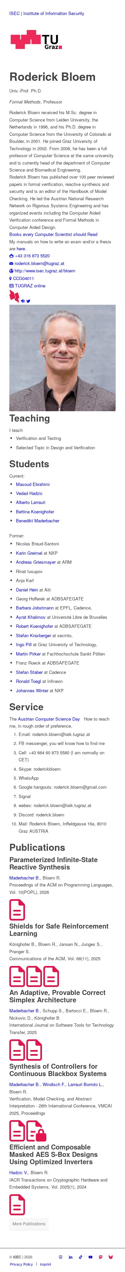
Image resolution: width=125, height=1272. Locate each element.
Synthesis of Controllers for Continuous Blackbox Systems (58, 1069)
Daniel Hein (27, 589)
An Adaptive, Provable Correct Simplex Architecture (57, 995)
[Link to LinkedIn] (71, 1257)
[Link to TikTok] (81, 1257)
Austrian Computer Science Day (49, 719)
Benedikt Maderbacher (37, 520)
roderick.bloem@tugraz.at (38, 263)
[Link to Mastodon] (101, 1257)
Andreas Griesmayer (36, 562)
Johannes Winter (32, 690)
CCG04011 (23, 278)
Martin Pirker (28, 654)
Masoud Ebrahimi (33, 484)
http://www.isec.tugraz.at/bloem (44, 270)
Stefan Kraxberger (33, 635)
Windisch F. (54, 1084)
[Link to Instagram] (61, 1257)
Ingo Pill (24, 644)
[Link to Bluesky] (111, 1257)
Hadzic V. (18, 1172)
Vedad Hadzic (29, 493)
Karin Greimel (29, 553)
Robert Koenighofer (34, 626)
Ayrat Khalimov (31, 617)
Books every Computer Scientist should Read (53, 234)
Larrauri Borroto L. (85, 1084)
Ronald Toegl (28, 681)
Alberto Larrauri (30, 502)
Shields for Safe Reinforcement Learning (59, 929)
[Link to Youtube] (91, 1257)
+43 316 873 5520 (32, 255)
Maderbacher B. (24, 877)
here (21, 248)
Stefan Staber (29, 672)
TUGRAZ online (29, 285)
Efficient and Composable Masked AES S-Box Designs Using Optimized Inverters (53, 1154)
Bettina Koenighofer (35, 511)
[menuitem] (21, 1264)
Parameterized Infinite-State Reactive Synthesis (53, 862)
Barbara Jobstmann (35, 607)
